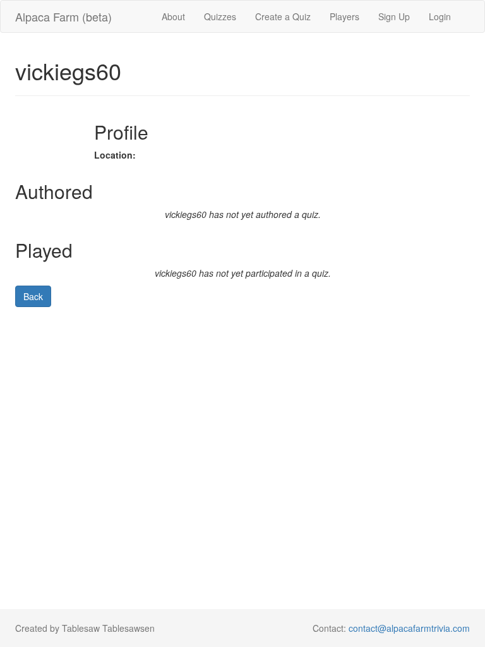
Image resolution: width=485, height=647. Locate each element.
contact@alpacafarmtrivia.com (409, 628)
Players (344, 16)
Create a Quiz (283, 16)
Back (33, 296)
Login (440, 16)
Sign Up (394, 16)
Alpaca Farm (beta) (63, 16)
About (173, 16)
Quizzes (220, 16)
